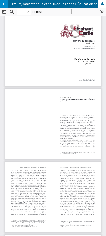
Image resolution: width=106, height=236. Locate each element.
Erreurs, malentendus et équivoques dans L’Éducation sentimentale (58, 4)
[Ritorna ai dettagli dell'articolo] (4, 4)
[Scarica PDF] (102, 4)
